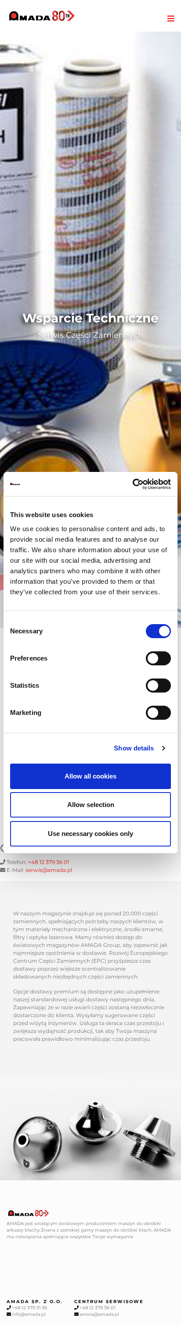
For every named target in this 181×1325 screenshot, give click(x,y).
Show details (134, 748)
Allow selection (90, 804)
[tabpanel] (90, 330)
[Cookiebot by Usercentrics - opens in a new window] (132, 484)
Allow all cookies (90, 776)
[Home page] (42, 16)
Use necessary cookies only (90, 833)
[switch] (158, 658)
